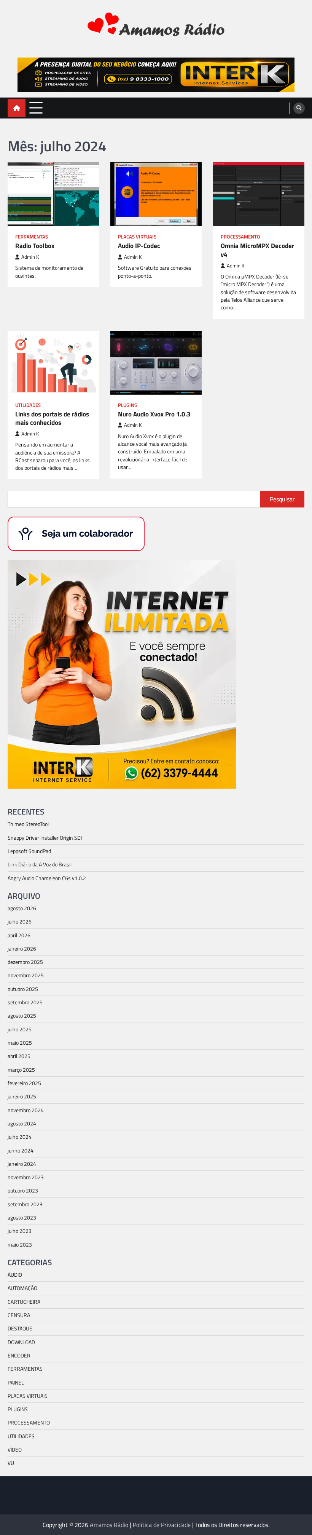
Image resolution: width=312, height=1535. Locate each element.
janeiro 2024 (22, 1164)
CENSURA (19, 1315)
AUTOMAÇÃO (22, 1288)
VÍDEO (15, 1449)
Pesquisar (282, 499)
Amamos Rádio (109, 1524)
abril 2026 (19, 935)
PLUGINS (127, 405)
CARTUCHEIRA (24, 1302)
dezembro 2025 (25, 962)
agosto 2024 (22, 1123)
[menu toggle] (36, 107)
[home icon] (16, 108)
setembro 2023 (25, 1204)
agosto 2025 (22, 1016)
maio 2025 (20, 1043)
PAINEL (16, 1382)
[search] (299, 108)
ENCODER (19, 1355)
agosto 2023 (22, 1217)
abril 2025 (19, 1056)
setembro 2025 (25, 1002)
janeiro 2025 (22, 1096)
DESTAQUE (20, 1328)
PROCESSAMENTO (240, 237)
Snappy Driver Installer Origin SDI (45, 838)
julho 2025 (20, 1029)
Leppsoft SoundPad (29, 851)
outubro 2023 (23, 1190)
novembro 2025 (26, 975)
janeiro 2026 (22, 948)
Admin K (30, 257)
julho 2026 (20, 921)
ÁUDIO (15, 1275)
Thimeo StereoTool (28, 824)
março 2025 (21, 1070)
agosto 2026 (22, 908)
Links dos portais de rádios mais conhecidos (52, 418)
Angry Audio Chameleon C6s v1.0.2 (47, 878)
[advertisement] (156, 75)
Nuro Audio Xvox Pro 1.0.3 (154, 414)
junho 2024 (20, 1150)
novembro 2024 (26, 1110)
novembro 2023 (26, 1177)
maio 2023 (20, 1244)
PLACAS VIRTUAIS (137, 237)
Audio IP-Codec (139, 246)
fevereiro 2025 (24, 1083)
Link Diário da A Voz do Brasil (40, 864)
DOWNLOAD (21, 1342)
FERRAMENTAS (31, 237)
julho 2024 (20, 1137)
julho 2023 (20, 1231)
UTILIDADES (28, 405)
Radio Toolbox (34, 246)
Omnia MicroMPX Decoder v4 (257, 250)
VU (11, 1463)
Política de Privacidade (162, 1524)
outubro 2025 (23, 989)
